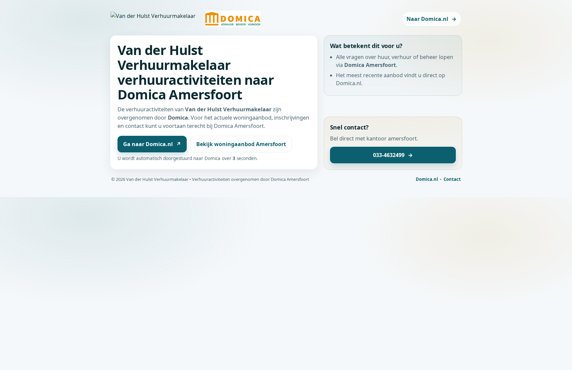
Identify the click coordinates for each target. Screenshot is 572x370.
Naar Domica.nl (431, 19)
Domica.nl (427, 179)
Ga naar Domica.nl (152, 144)
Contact (452, 179)
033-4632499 (393, 155)
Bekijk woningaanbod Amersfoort (241, 144)
